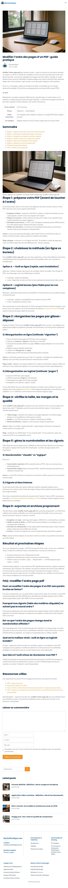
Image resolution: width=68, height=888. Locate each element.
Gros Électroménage (37, 866)
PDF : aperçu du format (15, 683)
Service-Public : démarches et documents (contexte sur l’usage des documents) (33, 688)
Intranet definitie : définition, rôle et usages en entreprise (35, 784)
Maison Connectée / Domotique (40, 875)
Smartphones (35, 843)
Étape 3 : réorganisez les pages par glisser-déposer (24, 136)
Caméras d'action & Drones (12, 872)
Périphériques (55, 850)
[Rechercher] (27, 769)
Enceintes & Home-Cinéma (11, 878)
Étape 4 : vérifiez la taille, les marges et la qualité (23, 139)
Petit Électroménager (37, 869)
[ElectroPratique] (8, 2)
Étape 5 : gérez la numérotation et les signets (22, 141)
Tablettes (33, 846)
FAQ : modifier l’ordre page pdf (17, 148)
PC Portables (55, 843)
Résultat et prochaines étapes (17, 145)
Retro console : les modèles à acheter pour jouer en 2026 (34, 806)
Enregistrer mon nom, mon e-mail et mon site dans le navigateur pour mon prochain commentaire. (33, 750)
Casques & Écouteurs (10, 875)
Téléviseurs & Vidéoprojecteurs (13, 866)
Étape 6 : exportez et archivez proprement (21, 143)
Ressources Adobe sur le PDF (17, 686)
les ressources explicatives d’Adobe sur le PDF (24, 498)
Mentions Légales (9, 852)
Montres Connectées (37, 849)
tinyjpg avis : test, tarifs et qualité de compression (32, 817)
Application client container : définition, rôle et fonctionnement (37, 795)
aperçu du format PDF (52, 309)
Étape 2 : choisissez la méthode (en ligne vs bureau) (24, 134)
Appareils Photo (8, 869)
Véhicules (33, 872)
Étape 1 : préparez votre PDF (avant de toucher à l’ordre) (26, 132)
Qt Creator (26, 389)
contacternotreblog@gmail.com (13, 845)
